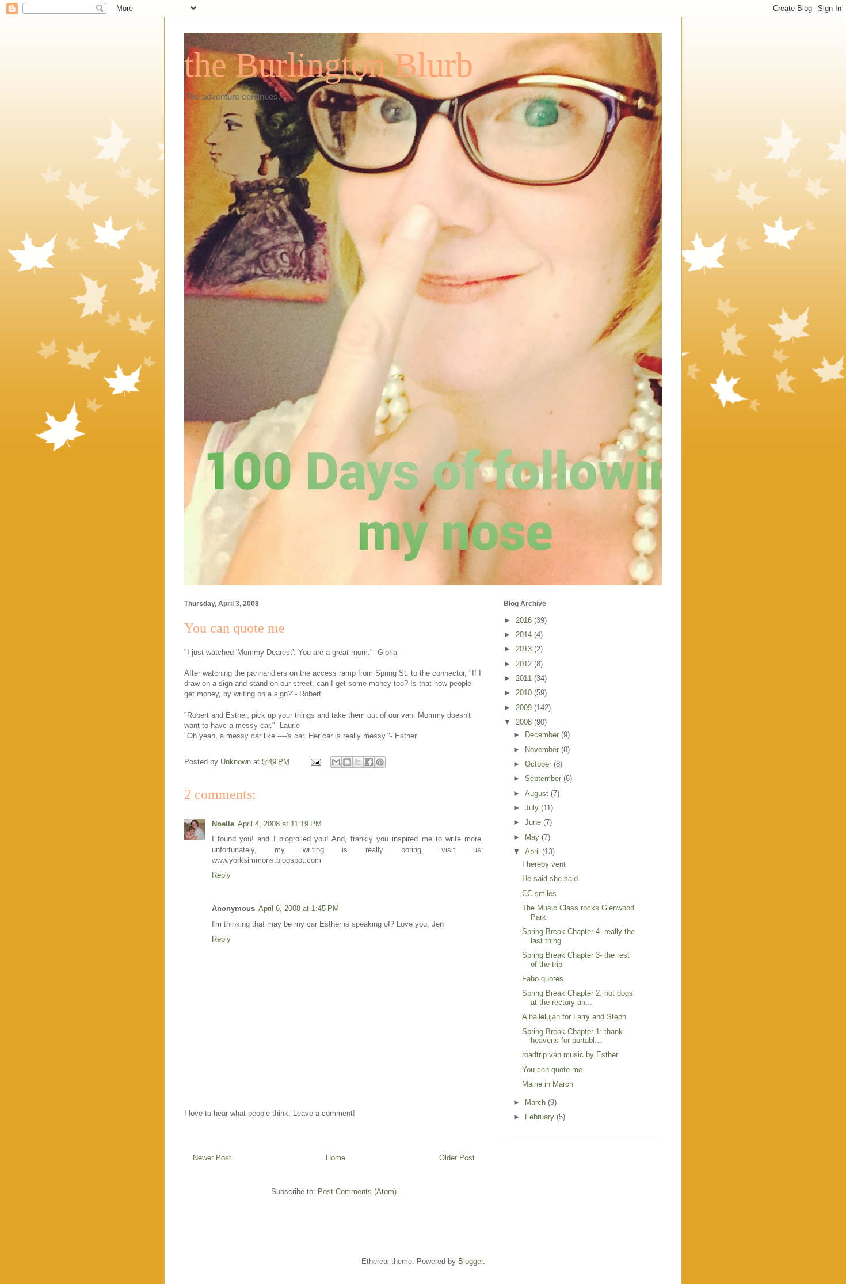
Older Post (457, 1157)
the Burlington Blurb (328, 65)
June (534, 822)
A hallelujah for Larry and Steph (574, 1016)
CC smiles (539, 893)
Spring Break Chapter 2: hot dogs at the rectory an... (577, 998)
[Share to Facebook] (369, 762)
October (539, 764)
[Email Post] (315, 761)
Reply (221, 875)
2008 (525, 722)
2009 (525, 707)
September (544, 778)
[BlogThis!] (347, 762)
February (541, 1116)
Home (335, 1157)
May (533, 837)
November (543, 749)
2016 (525, 620)
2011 (525, 678)
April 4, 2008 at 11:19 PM (280, 824)
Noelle (223, 824)
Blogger (470, 1261)
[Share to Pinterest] (380, 762)
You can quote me (552, 1069)
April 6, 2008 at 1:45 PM (298, 908)
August (538, 793)
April (533, 851)
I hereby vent (544, 864)
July (533, 807)
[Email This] (336, 762)
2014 (525, 634)
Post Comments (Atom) (357, 1191)
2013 (525, 649)
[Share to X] (358, 762)
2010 (525, 692)
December (543, 734)
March (536, 1102)
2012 (525, 664)
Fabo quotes (542, 978)
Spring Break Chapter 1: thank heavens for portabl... (572, 1036)
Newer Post (212, 1157)
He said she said (550, 878)
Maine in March (547, 1084)
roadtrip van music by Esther (570, 1054)
